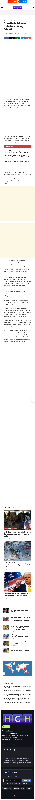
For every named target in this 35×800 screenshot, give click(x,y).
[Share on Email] (28, 38)
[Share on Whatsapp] (17, 38)
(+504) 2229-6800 (12, 733)
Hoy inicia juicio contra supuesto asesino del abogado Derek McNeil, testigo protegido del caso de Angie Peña (21, 627)
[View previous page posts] (16, 167)
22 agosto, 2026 (7, 598)
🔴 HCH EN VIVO (12, 1)
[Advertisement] (17, 12)
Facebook (5, 788)
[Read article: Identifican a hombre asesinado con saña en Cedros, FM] (6, 643)
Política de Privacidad (18, 797)
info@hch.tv (9, 730)
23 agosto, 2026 (7, 538)
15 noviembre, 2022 (22, 33)
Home (5, 20)
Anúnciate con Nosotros (15, 739)
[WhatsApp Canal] (33, 400)
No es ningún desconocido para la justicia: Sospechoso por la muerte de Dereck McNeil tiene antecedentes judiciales (21, 619)
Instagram (16, 788)
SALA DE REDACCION (11, 33)
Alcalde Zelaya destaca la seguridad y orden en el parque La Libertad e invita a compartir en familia (17, 534)
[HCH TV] (17, 718)
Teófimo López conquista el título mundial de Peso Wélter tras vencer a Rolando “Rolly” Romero (21, 610)
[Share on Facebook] (6, 38)
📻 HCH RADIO (22, 1)
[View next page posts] (19, 167)
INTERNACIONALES (12, 20)
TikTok (22, 788)
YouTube (29, 788)
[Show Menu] (2, 7)
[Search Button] (33, 7)
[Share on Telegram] (23, 38)
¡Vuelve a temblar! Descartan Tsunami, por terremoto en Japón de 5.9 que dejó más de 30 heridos (17, 156)
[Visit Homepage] (17, 7)
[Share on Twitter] (12, 38)
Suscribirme (26, 780)
